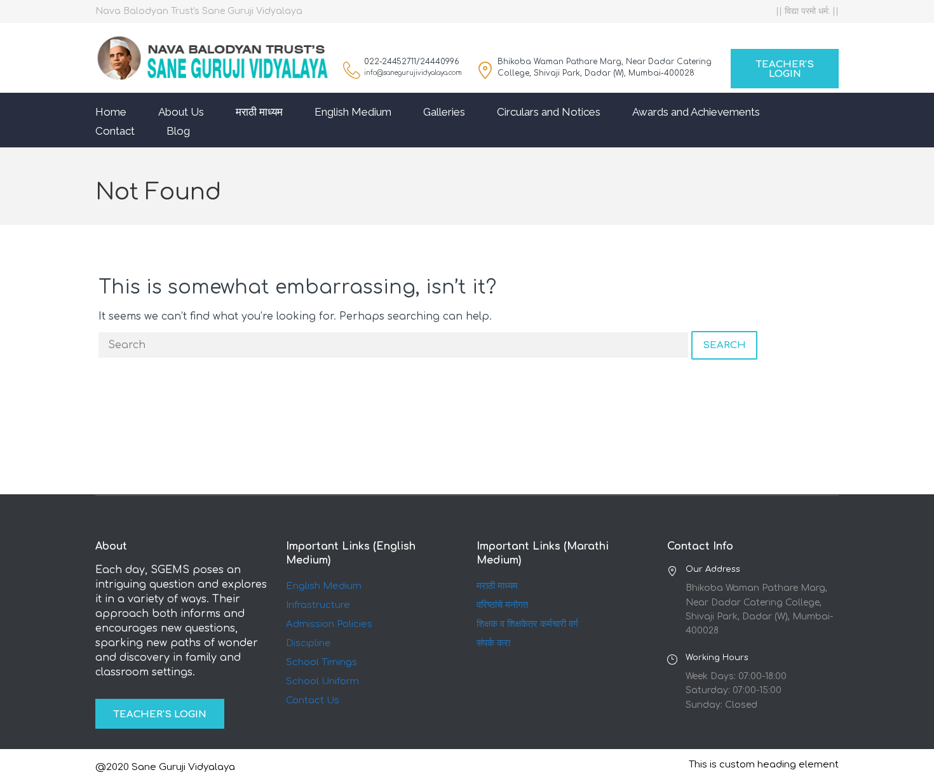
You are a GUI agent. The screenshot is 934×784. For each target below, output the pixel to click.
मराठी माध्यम (259, 111)
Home (110, 111)
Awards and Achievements (696, 111)
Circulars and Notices (548, 111)
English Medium (353, 111)
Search (724, 345)
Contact (115, 131)
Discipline (308, 643)
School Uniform (322, 681)
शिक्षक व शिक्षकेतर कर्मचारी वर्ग (527, 624)
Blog (178, 131)
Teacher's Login (784, 69)
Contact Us (312, 700)
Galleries (444, 111)
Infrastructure (318, 605)
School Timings (321, 662)
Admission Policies (329, 624)
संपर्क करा (493, 643)
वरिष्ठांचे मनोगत (502, 605)
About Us (181, 111)
